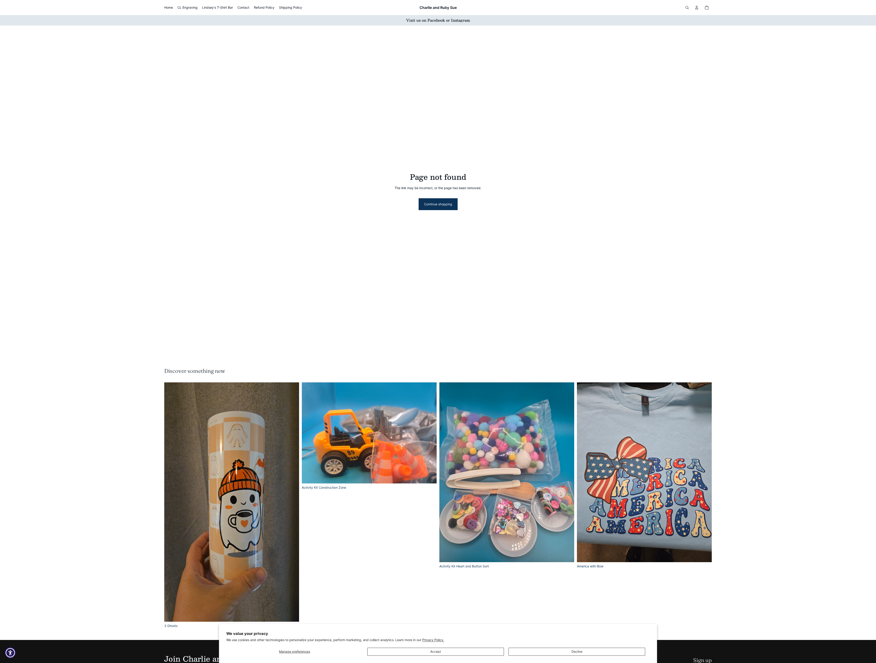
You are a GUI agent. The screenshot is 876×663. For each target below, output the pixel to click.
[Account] (697, 8)
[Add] (292, 615)
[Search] (687, 8)
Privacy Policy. (433, 640)
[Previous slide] (171, 502)
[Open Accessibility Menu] (10, 652)
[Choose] (705, 555)
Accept (435, 651)
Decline (576, 651)
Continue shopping (438, 204)
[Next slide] (292, 502)
